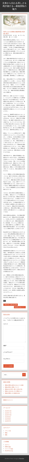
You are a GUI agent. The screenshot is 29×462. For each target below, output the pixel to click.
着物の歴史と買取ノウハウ (12, 387)
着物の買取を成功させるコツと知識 (14, 385)
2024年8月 (8, 419)
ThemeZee (21, 458)
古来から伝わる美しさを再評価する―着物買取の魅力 (14, 6)
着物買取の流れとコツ (19, 307)
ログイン (7, 444)
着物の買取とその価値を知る (12, 393)
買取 (7, 37)
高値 (4, 300)
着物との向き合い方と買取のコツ (13, 391)
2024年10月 (8, 415)
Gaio (16, 35)
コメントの (9, 448)
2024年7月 (8, 421)
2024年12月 (8, 411)
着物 (4, 37)
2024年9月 (8, 417)
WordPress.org (9, 450)
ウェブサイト (6, 358)
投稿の (8, 446)
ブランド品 (22, 35)
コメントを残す (14, 37)
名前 (5, 345)
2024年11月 (8, 413)
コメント (5, 324)
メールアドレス (7, 352)
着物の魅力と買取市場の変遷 (11, 305)
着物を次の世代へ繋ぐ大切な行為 (13, 389)
